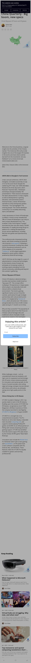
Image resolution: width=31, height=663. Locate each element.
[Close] (27, 320)
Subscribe (15, 336)
